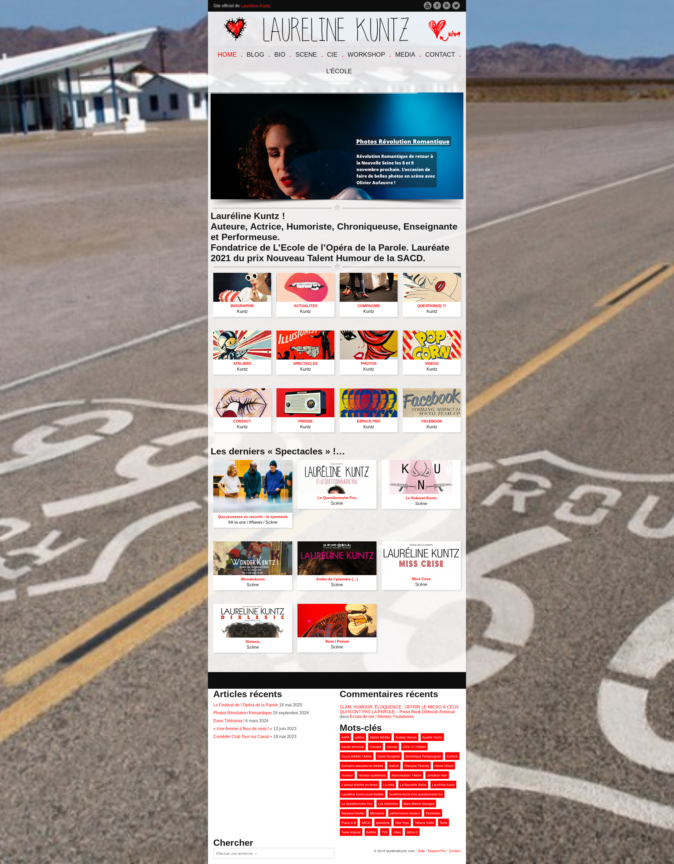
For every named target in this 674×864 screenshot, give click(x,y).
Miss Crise (421, 579)
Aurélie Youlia (432, 737)
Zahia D (412, 832)
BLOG (258, 54)
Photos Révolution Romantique (242, 713)
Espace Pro (437, 850)
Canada (375, 746)
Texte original (351, 832)
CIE (335, 54)
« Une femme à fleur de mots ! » (242, 728)
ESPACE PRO (368, 421)
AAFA (345, 737)
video (397, 832)
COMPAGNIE (369, 306)
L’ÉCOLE (339, 71)
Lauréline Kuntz (255, 5)
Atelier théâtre (380, 737)
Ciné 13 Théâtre (414, 746)
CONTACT (442, 54)
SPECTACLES (305, 363)
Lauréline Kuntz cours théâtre (362, 794)
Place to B (348, 822)
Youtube (428, 5)
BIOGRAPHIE (242, 306)
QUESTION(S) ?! (431, 306)
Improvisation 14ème (406, 775)
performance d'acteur (405, 813)
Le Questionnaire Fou (337, 498)
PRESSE (305, 421)
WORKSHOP (369, 54)
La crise (388, 784)
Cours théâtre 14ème (356, 756)
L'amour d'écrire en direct (359, 784)
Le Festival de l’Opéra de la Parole (245, 705)
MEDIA (407, 54)
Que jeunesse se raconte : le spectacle (253, 516)
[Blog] (440, 28)
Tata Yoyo (402, 822)
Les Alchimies (388, 803)
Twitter (456, 5)
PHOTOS (368, 363)
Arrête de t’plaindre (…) (337, 579)
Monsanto (377, 813)
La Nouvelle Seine (413, 784)
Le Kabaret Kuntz (421, 498)
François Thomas (416, 765)
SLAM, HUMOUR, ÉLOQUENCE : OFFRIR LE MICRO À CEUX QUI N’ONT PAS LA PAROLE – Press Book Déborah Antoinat (399, 709)
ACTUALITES (305, 306)
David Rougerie (388, 756)
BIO (282, 54)
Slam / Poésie (337, 641)
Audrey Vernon (406, 737)
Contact (455, 850)
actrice (359, 737)
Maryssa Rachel (353, 813)
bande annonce (352, 746)
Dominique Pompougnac (423, 756)
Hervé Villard (444, 765)
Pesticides (433, 813)
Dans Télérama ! (228, 721)
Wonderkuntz (253, 579)
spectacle (383, 822)
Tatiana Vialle (424, 822)
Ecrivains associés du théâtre (362, 765)
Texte (443, 822)
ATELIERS (242, 363)
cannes (392, 746)
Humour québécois (372, 775)
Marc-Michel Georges (419, 803)
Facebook (437, 5)
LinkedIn (446, 5)
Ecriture (452, 756)
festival (394, 765)
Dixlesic (253, 641)
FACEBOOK (432, 421)
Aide (421, 850)
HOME (230, 54)
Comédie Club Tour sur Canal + (242, 736)
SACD (365, 822)
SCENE (308, 54)
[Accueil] (316, 28)
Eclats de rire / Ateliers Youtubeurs (382, 716)
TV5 (385, 832)
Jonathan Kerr (437, 775)
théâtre (371, 832)
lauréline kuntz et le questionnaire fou (416, 794)
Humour (347, 775)
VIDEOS (432, 363)
